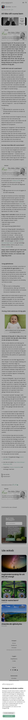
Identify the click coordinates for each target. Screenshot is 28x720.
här (8, 708)
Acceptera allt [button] (8, 716)
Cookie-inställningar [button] (9, 713)
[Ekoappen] (7, 684)
